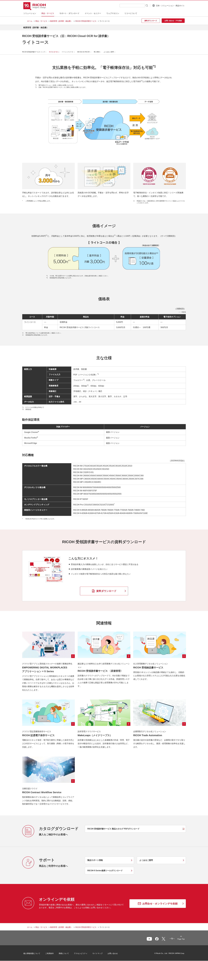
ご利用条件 (49, 953)
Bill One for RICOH (83, 52)
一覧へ (172, 938)
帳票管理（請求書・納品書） (61, 21)
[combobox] (132, 5)
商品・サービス (41, 21)
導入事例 (97, 52)
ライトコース (53, 52)
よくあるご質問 (109, 52)
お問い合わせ (113, 953)
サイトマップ (97, 953)
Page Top (181, 939)
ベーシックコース (67, 52)
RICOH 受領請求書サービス (85, 21)
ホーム (29, 21)
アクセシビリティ (80, 953)
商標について (64, 953)
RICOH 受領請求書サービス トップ (33, 52)
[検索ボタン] (146, 5)
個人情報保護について (31, 953)
